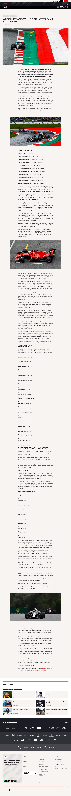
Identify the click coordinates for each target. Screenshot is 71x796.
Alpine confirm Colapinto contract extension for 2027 (23, 701)
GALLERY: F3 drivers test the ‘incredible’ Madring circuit (56, 709)
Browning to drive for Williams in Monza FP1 (21, 709)
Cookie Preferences (42, 782)
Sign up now (43, 668)
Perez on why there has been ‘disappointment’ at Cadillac (55, 693)
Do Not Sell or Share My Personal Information (45, 775)
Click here (27, 665)
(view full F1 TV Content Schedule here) (38, 670)
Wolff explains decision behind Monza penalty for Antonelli (55, 701)
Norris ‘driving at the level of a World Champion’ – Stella (23, 693)
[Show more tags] (16, 16)
